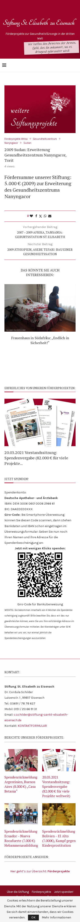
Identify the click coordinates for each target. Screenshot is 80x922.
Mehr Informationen (56, 917)
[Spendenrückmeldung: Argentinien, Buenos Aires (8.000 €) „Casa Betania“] (21, 760)
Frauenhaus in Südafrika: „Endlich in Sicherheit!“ (40, 340)
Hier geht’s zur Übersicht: (40, 871)
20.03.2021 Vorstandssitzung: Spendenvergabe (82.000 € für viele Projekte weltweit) (56, 786)
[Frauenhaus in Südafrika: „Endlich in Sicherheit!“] (40, 308)
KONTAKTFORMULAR (32, 726)
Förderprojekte (41, 891)
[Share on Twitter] (40, 216)
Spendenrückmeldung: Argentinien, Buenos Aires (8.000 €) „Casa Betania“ (21, 784)
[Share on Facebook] (36, 216)
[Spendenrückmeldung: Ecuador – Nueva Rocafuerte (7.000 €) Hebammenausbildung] (21, 814)
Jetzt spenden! (63, 891)
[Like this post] (31, 216)
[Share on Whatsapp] (45, 216)
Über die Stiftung (18, 891)
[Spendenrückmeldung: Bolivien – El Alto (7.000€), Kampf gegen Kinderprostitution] (59, 814)
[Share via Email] (49, 216)
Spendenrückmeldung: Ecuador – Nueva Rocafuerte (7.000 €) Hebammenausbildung (21, 838)
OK (33, 917)
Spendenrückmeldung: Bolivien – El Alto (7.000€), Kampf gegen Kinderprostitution (59, 838)
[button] (10, 432)
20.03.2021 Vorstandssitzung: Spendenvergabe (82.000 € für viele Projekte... (36, 458)
